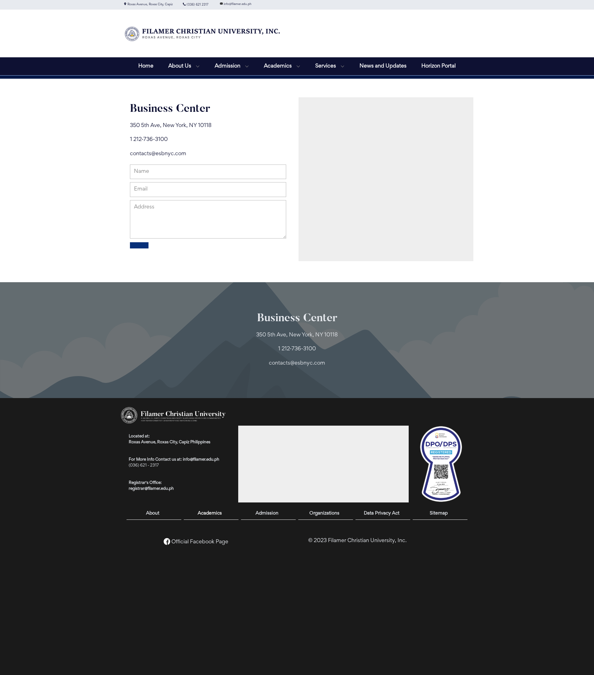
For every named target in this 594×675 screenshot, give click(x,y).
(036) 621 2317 (197, 4)
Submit (139, 245)
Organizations (324, 513)
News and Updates (383, 66)
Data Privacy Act (381, 513)
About (152, 513)
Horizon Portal (438, 66)
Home (145, 66)
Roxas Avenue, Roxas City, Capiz (150, 4)
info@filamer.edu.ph (237, 3)
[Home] (203, 33)
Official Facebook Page (199, 542)
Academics (210, 513)
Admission (267, 513)
